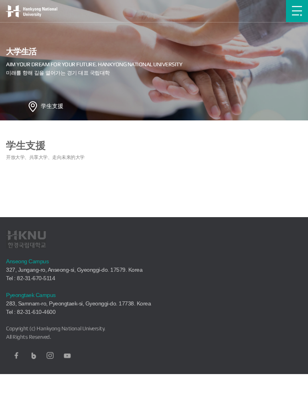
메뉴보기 (297, 11)
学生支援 (52, 106)
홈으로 (33, 106)
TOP (294, 404)
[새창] (16, 355)
